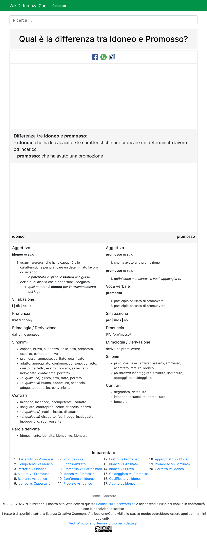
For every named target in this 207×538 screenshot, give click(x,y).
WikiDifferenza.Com (29, 5)
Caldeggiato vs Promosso (129, 474)
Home (95, 496)
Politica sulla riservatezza (115, 504)
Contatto (59, 6)
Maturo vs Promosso (34, 474)
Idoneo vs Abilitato (123, 464)
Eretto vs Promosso (124, 459)
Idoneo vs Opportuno (34, 483)
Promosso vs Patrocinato (82, 469)
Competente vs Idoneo (35, 464)
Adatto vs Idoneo (122, 483)
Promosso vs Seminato (172, 464)
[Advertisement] (103, 98)
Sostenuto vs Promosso (36, 459)
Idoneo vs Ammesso (78, 474)
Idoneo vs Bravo (121, 469)
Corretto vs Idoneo (169, 469)
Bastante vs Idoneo (32, 479)
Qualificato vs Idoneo (125, 479)
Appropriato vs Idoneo (172, 459)
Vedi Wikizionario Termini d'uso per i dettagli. (103, 523)
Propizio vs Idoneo (77, 483)
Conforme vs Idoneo (79, 479)
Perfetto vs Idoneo (32, 469)
